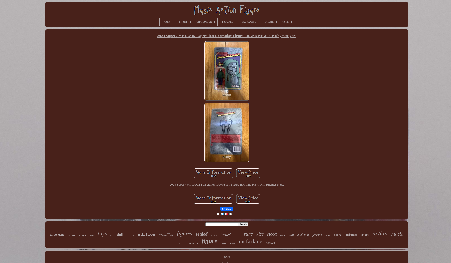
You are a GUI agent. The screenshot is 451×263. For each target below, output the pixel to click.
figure (209, 241)
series (365, 234)
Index (226, 257)
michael (351, 235)
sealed (202, 234)
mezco (182, 243)
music (397, 234)
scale (328, 235)
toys (102, 233)
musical (57, 234)
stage (82, 235)
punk (232, 243)
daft (291, 235)
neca (272, 234)
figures (184, 233)
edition (146, 234)
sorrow (214, 235)
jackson (317, 235)
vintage (224, 243)
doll (120, 234)
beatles (270, 242)
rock (282, 235)
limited (226, 235)
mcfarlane (250, 241)
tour (111, 236)
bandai (338, 235)
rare (248, 234)
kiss (260, 234)
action (380, 233)
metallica (166, 234)
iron (91, 235)
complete (130, 236)
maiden (237, 236)
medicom (303, 235)
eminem (193, 242)
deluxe (71, 235)
